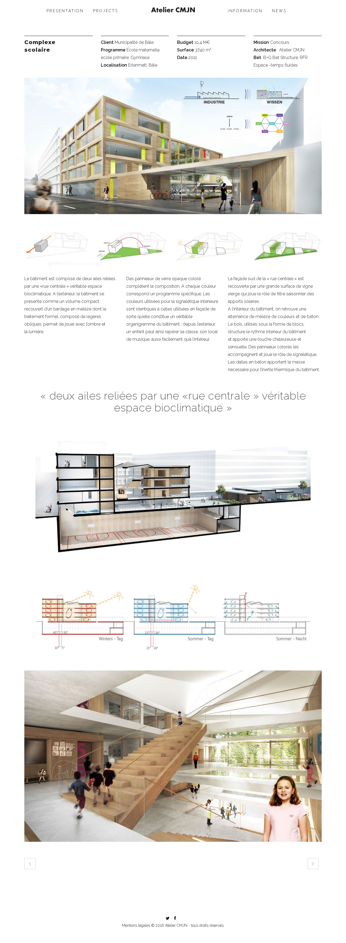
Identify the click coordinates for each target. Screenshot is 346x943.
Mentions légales (136, 925)
